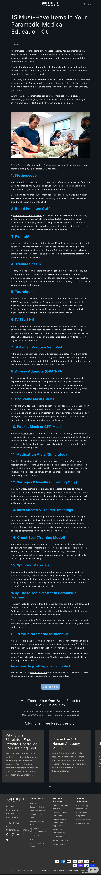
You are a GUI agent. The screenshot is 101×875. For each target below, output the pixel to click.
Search (33, 803)
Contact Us (34, 835)
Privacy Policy (59, 844)
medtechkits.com (38, 672)
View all (73, 724)
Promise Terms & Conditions (60, 814)
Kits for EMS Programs (81, 814)
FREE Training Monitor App (82, 807)
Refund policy (32, 870)
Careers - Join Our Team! (38, 844)
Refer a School (82, 823)
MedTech (21, 870)
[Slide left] (45, 787)
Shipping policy (72, 870)
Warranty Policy (60, 837)
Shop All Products (37, 811)
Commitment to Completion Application (59, 823)
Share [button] (16, 44)
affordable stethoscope (26, 182)
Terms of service (58, 870)
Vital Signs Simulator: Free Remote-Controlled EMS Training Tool (22, 741)
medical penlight (21, 243)
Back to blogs (50, 686)
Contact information (87, 870)
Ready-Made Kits (37, 807)
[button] (5, 4)
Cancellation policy (88, 873)
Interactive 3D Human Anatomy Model (66, 743)
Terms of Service (60, 840)
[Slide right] (56, 787)
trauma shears (35, 271)
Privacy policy (45, 870)
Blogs (32, 839)
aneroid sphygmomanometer (27, 215)
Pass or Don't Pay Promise (37, 823)
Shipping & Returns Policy (59, 831)
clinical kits (78, 657)
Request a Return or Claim (60, 807)
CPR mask (27, 433)
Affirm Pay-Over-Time (37, 816)
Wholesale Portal (83, 820)
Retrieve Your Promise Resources (38, 830)
